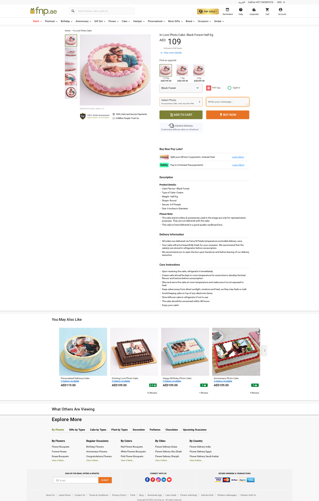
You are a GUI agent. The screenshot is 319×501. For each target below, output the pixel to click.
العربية (241, 2)
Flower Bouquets (60, 446)
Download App (155, 495)
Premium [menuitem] (50, 21)
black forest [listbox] (180, 88)
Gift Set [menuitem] (98, 21)
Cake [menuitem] (124, 21)
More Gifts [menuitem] (174, 21)
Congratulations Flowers (99, 456)
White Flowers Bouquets (133, 451)
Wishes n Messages (227, 495)
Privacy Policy (119, 495)
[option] (83, 360)
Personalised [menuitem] (155, 21)
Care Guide (171, 495)
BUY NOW (227, 115)
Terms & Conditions (98, 495)
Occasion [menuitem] (203, 21)
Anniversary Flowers (96, 451)
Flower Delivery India (200, 446)
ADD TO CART (181, 115)
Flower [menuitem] (112, 21)
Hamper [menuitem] (137, 21)
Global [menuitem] (217, 21)
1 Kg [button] (182, 78)
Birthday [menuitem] (65, 21)
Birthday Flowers (95, 446)
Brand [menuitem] (189, 21)
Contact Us (80, 495)
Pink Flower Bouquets (132, 456)
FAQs (132, 495)
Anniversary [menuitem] (82, 21)
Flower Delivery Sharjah (167, 456)
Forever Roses (59, 451)
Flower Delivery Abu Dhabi (168, 451)
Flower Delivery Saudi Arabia (204, 456)
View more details (171, 53)
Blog (141, 495)
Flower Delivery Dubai (166, 446)
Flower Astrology (188, 495)
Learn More (238, 157)
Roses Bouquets (60, 456)
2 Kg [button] (199, 78)
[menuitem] (37, 21)
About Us (50, 495)
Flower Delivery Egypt (201, 451)
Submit (105, 480)
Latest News (65, 495)
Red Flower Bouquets (132, 446)
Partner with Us (248, 495)
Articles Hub (207, 495)
